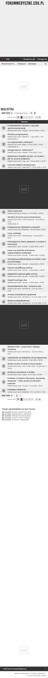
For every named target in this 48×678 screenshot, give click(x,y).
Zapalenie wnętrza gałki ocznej (22, 274)
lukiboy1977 (26, 167)
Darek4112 (25, 392)
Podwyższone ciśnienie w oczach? (24, 227)
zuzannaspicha (28, 219)
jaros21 (24, 360)
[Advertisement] (24, 32)
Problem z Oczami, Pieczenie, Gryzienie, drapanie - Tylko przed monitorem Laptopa (26, 381)
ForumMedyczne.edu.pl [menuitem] (25, 3)
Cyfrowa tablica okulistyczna (21, 165)
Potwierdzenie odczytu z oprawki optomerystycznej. (23, 126)
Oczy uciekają (14, 233)
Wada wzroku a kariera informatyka (25, 364)
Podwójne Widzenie (17, 389)
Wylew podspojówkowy (19, 300)
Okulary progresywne (18, 134)
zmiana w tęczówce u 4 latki (21, 372)
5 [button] (32, 117)
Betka (24, 145)
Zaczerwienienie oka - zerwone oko (24, 286)
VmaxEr (25, 386)
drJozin (25, 247)
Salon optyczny (15, 211)
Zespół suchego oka (17, 280)
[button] (18, 117)
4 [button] (29, 117)
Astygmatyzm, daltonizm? (20, 150)
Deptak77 (25, 137)
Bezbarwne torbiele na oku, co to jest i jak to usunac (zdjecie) (26, 157)
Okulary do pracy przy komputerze (24, 217)
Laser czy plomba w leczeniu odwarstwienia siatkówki (21, 251)
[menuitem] (6, 59)
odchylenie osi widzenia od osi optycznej (27, 357)
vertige (24, 131)
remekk (24, 152)
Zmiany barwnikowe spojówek (22, 294)
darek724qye (27, 236)
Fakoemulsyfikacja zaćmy (20, 268)
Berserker (25, 229)
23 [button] (36, 117)
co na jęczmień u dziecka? (20, 142)
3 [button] (26, 117)
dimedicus (26, 289)
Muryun (25, 213)
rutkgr (24, 375)
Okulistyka (7, 109)
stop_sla (25, 161)
